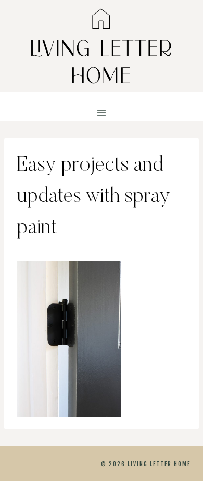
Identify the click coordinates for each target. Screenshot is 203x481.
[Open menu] (101, 113)
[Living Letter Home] (101, 46)
